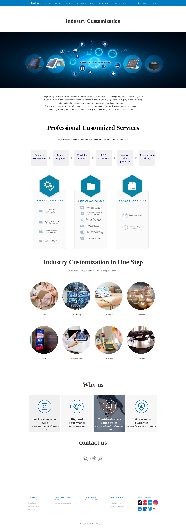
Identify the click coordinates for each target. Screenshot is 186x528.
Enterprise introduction (35, 500)
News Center (32, 503)
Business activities (116, 503)
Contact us (31, 509)
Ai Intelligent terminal (119, 3)
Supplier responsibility (117, 506)
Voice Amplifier (70, 3)
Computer (58, 3)
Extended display (103, 3)
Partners (113, 500)
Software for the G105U (91, 500)
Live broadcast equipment (86, 3)
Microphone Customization (63, 503)
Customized (48, 3)
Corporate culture (33, 506)
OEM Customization (61, 500)
